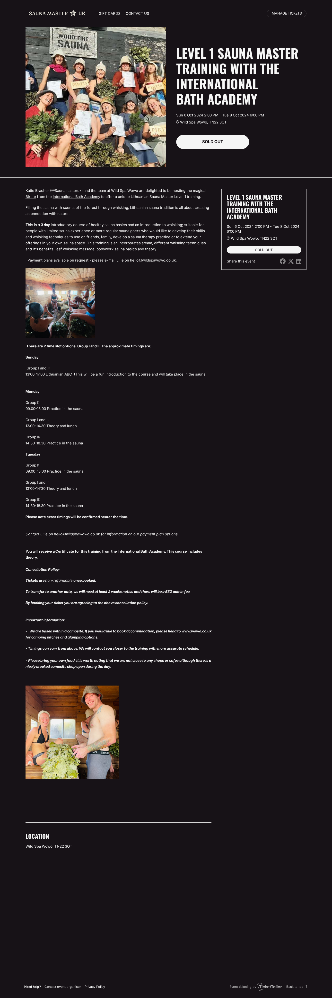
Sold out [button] (212, 141)
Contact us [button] (137, 13)
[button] (62, 987)
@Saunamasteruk (66, 190)
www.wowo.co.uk (196, 631)
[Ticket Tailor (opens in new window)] (269, 986)
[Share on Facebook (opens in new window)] (283, 261)
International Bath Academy (76, 196)
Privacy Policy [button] (95, 987)
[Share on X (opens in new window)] (291, 261)
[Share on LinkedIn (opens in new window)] (298, 261)
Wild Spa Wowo (124, 190)
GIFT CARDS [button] (110, 13)
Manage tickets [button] (287, 13)
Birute (31, 196)
